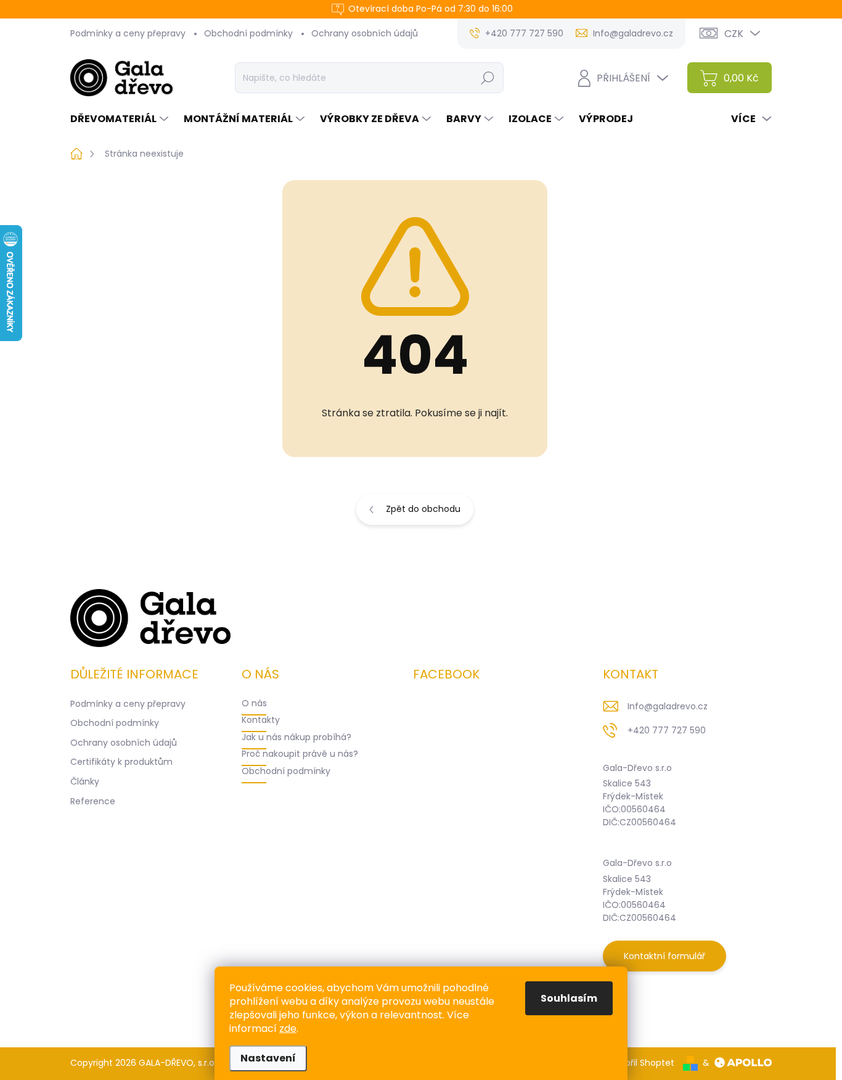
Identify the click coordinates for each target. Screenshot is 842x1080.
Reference (92, 801)
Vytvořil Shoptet (640, 1063)
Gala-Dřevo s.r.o (637, 768)
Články (84, 781)
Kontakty (261, 720)
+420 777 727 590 (666, 730)
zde (287, 1028)
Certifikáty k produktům (121, 762)
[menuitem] (120, 119)
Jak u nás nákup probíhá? (296, 737)
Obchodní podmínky (248, 33)
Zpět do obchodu (423, 509)
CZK (733, 34)
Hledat (487, 78)
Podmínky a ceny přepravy (128, 33)
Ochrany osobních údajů (364, 33)
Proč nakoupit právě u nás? (300, 754)
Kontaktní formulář (664, 956)
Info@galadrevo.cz (667, 706)
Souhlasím (569, 998)
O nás (254, 703)
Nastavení (268, 1058)
